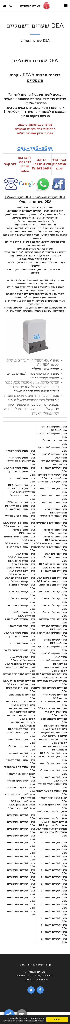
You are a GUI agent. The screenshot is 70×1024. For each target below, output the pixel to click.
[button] (65, 6)
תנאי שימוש (42, 979)
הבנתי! (57, 1019)
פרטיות (28, 979)
